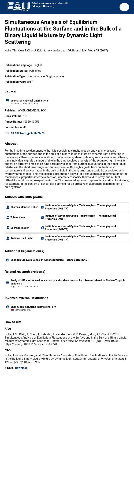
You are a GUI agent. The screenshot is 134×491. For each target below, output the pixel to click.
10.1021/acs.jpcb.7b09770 (27, 133)
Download (21, 368)
